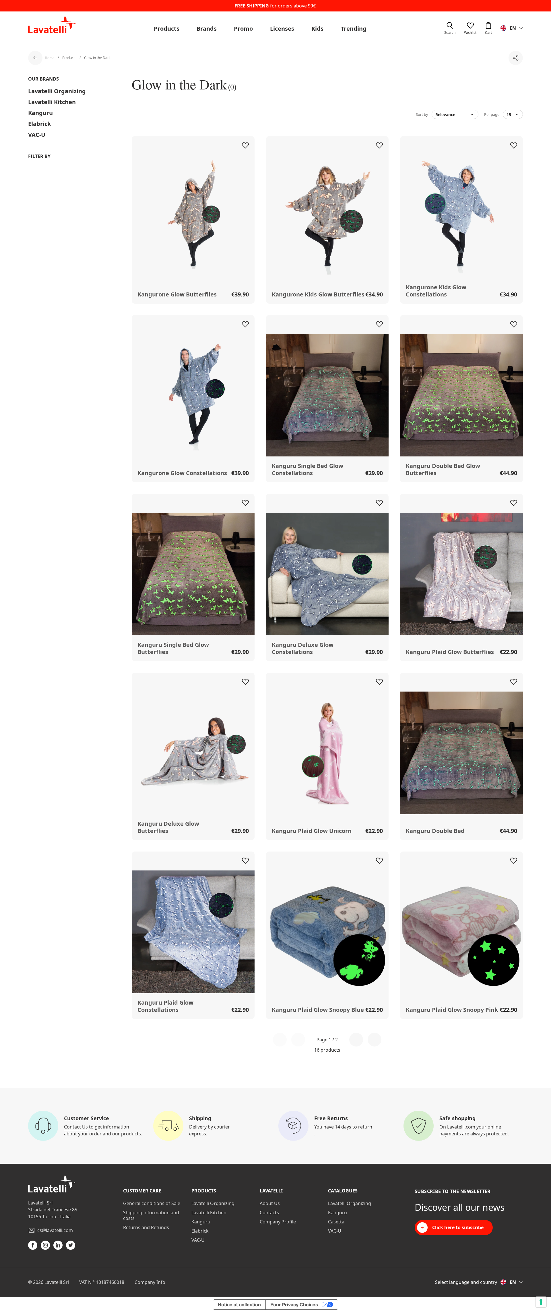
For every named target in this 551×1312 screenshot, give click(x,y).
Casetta (336, 1222)
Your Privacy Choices (294, 1304)
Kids (317, 28)
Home (50, 57)
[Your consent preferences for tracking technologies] (541, 1302)
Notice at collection (239, 1304)
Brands (207, 28)
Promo (243, 28)
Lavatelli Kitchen (52, 102)
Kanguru (40, 113)
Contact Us (76, 1127)
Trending (353, 28)
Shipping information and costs (151, 1215)
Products (166, 28)
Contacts (269, 1212)
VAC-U (36, 134)
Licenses (282, 28)
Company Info (150, 1282)
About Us (270, 1203)
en (513, 28)
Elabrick (39, 124)
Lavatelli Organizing (57, 91)
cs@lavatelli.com (55, 1230)
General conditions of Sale (151, 1203)
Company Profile (278, 1222)
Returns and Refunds (146, 1227)
